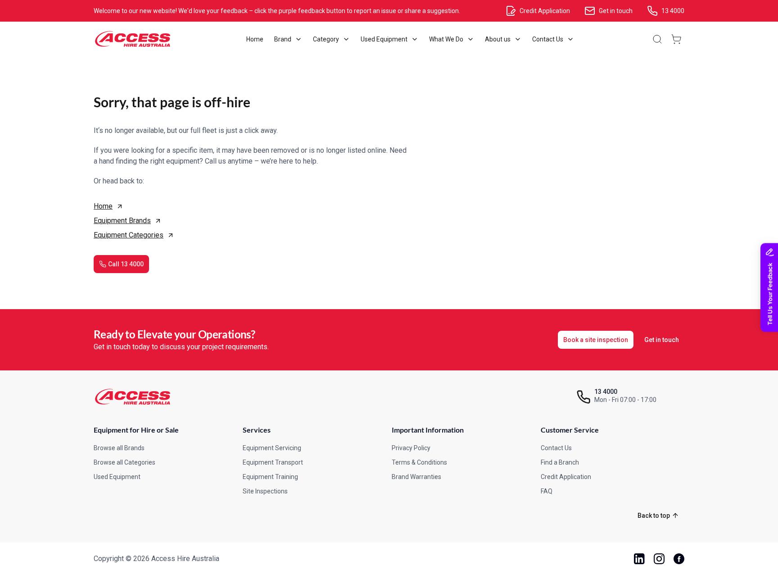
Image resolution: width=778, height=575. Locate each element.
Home (103, 206)
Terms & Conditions (419, 462)
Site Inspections (265, 491)
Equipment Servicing (272, 448)
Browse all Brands (119, 448)
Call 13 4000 (126, 264)
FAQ (546, 491)
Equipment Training (270, 476)
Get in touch (661, 339)
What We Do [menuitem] (446, 39)
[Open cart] (676, 39)
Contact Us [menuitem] (547, 39)
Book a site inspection (595, 339)
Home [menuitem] (254, 39)
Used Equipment (117, 476)
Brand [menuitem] (282, 39)
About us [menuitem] (498, 39)
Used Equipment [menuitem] (384, 39)
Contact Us (556, 448)
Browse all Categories (124, 462)
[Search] (657, 39)
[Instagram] (659, 558)
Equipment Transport (273, 462)
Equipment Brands (122, 220)
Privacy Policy (411, 448)
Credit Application (566, 476)
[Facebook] (679, 558)
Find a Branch (560, 462)
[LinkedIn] (639, 558)
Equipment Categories (128, 235)
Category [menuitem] (326, 39)
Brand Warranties (416, 476)
